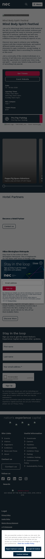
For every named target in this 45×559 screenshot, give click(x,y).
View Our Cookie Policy (26, 543)
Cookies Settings (22, 554)
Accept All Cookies (33, 549)
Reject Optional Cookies (14, 549)
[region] (23, 544)
